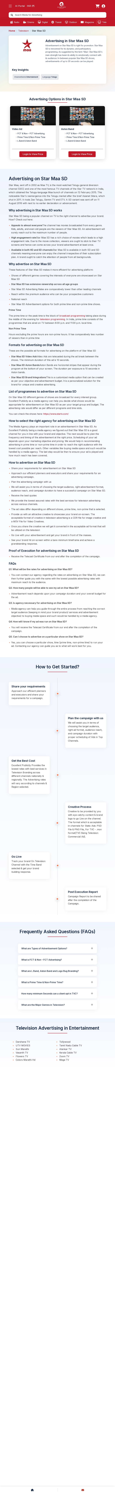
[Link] (97, 6)
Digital (45, 22)
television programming (52, 319)
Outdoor (73, 22)
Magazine (89, 22)
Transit (58, 22)
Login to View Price (33, 154)
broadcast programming (72, 315)
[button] (10, 6)
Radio (16, 22)
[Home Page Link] (62, 5)
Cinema (30, 22)
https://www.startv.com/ (56, 413)
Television (107, 22)
